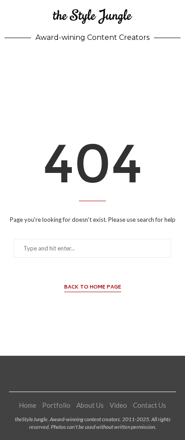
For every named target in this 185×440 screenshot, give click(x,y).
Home (27, 405)
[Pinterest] (92, 373)
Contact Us (149, 405)
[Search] (176, 63)
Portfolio (56, 405)
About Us (90, 405)
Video (118, 405)
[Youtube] (103, 373)
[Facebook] (70, 373)
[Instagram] (81, 373)
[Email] (115, 373)
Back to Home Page (92, 288)
